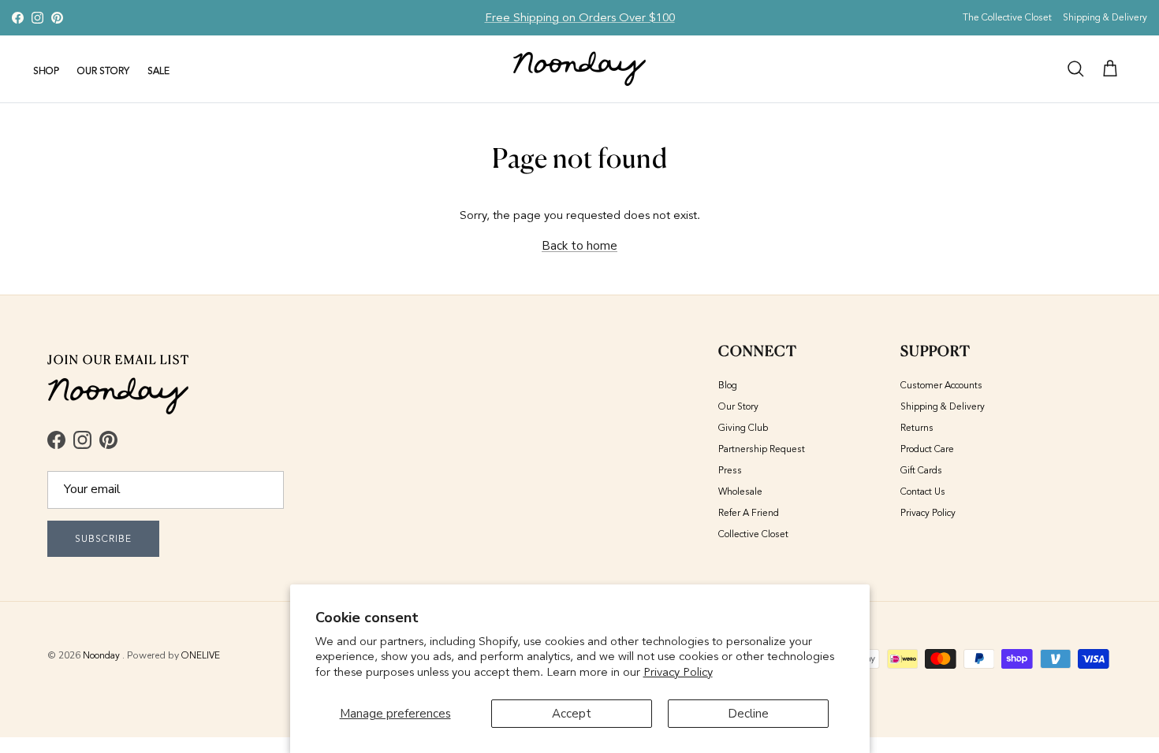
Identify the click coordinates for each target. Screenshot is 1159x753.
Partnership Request (761, 449)
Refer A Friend (748, 512)
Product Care (927, 449)
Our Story (738, 406)
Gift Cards (921, 470)
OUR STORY (103, 71)
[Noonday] (579, 69)
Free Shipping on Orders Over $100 (580, 17)
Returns (917, 427)
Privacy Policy (678, 672)
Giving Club (743, 427)
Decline (748, 713)
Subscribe (103, 538)
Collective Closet (753, 534)
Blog (727, 385)
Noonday (102, 655)
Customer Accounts (941, 385)
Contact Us (922, 491)
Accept (571, 713)
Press (730, 470)
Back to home (579, 246)
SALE (158, 71)
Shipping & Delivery (1105, 17)
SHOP (46, 71)
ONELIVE (200, 655)
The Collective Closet (1007, 17)
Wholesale (740, 491)
